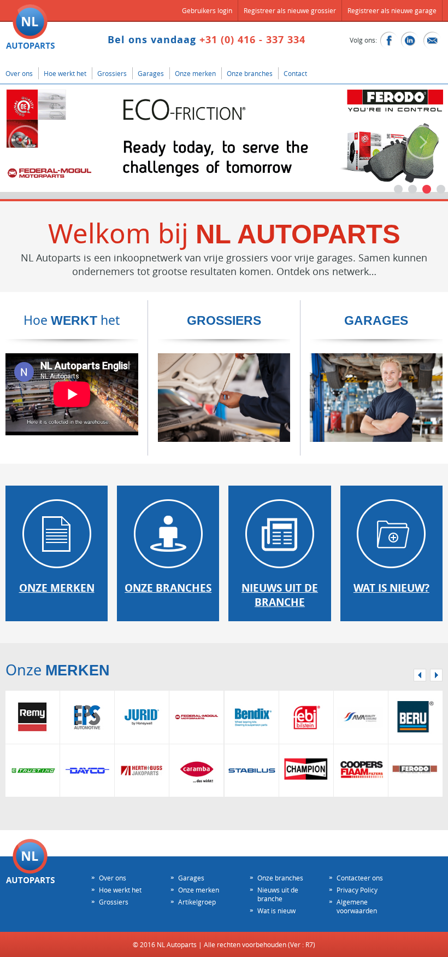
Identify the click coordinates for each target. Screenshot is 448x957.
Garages (151, 73)
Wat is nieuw (276, 910)
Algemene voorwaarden (357, 906)
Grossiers (112, 73)
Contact (295, 73)
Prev (25, 142)
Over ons (19, 73)
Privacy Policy (357, 889)
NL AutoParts (30, 861)
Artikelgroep (197, 901)
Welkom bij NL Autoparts (30, 26)
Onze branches (250, 73)
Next (423, 142)
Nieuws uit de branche (277, 894)
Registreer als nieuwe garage (392, 10)
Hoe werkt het (65, 73)
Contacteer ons (360, 877)
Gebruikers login (207, 10)
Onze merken (195, 73)
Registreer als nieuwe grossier (290, 10)
